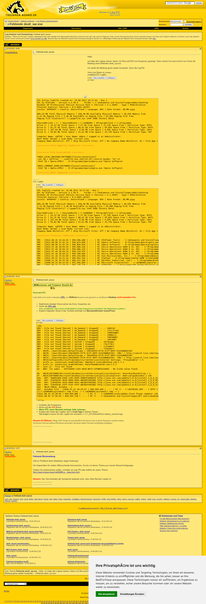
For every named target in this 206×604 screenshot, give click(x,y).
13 (24, 601)
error (21, 499)
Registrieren (28, 28)
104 (73, 603)
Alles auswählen (99, 78)
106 (79, 603)
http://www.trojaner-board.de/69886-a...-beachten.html (56, 472)
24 (49, 601)
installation (75, 499)
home (60, 499)
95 (49, 603)
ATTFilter (90, 80)
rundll (149, 499)
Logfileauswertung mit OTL (89, 508)
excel (26, 499)
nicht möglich (111, 499)
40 (85, 601)
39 (83, 601)
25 (51, 601)
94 (47, 603)
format (46, 499)
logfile (104, 499)
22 (45, 601)
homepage (67, 499)
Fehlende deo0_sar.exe (42, 34)
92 (42, 603)
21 (42, 601)
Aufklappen (111, 78)
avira (6, 499)
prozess (131, 499)
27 (56, 601)
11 (20, 601)
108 (86, 603)
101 (63, 603)
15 (29, 601)
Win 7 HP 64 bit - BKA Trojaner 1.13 (114, 508)
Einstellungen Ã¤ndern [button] (132, 594)
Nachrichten (76, 28)
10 (18, 601)
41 (88, 601)
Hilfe (120, 28)
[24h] (157, 28)
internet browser (86, 499)
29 (60, 601)
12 (22, 601)
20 (40, 601)
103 (70, 603)
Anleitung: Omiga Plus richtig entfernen (174, 528)
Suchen (185, 28)
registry (143, 499)
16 (31, 601)
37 (78, 601)
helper (55, 499)
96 (51, 603)
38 (81, 601)
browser (16, 499)
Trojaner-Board (13, 21)
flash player (38, 499)
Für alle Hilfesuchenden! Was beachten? (174, 519)
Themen (8, 496)
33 (69, 601)
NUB (125, 28)
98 (56, 603)
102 (67, 603)
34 (72, 601)
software (166, 499)
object (119, 499)
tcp (178, 499)
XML (154, 38)
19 (38, 601)
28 (58, 601)
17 (33, 601)
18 (35, 601)
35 (74, 601)
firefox (31, 499)
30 (63, 601)
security (159, 499)
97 (53, 603)
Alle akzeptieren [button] (106, 594)
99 (58, 603)
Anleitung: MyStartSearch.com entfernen (174, 521)
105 (76, 603)
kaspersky (97, 499)
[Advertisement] (58, 77)
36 (76, 601)
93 (44, 603)
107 (82, 603)
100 (60, 603)
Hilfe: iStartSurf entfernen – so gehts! (173, 526)
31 (65, 601)
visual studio (184, 499)
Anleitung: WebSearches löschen (172, 523)
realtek (137, 499)
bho (10, 499)
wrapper (14, 501)
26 (54, 601)
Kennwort (162, 24)
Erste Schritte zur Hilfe (39, 38)
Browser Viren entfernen (169, 531)
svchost (173, 499)
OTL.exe (52, 306)
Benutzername (164, 21)
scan (154, 499)
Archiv (6, 591)
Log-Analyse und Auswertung (47, 21)
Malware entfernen (27, 21)
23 (47, 601)
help (50, 499)
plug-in (124, 499)
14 (26, 601)
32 (67, 601)
